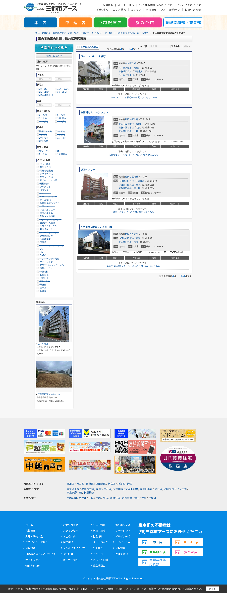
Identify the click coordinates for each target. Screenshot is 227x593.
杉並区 (128, 63)
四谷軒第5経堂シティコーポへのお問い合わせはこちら (133, 266)
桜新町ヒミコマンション (94, 112)
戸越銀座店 (110, 22)
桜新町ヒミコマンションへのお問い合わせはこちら (133, 154)
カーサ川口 (43, 344)
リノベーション (124, 542)
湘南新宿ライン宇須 (175, 489)
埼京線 (158, 489)
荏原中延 (115, 497)
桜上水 (130, 75)
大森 (143, 497)
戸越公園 (72, 497)
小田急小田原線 (126, 181)
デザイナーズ (122, 536)
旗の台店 (145, 22)
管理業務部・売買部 (183, 22)
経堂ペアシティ (89, 169)
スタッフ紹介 (70, 530)
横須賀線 (89, 492)
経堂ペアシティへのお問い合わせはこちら (133, 212)
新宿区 (111, 483)
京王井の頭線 (125, 68)
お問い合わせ (193, 9)
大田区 (80, 483)
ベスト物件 (99, 524)
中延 (91, 497)
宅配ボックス (122, 524)
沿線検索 (102, 9)
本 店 (40, 22)
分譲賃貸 (120, 548)
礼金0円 (97, 536)
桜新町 (139, 124)
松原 (136, 242)
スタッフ (136, 9)
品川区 (70, 483)
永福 (134, 63)
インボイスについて (188, 5)
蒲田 (136, 497)
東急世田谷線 (125, 71)
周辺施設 (68, 542)
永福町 (137, 68)
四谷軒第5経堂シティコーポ (96, 227)
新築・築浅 (99, 530)
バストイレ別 (100, 559)
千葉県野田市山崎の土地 (49, 394)
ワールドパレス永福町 (93, 56)
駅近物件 (98, 548)
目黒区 (90, 483)
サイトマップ (32, 559)
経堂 (136, 176)
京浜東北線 (131, 489)
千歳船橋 (140, 181)
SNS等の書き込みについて (155, 5)
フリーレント (122, 530)
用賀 (138, 127)
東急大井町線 (103, 489)
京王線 (122, 75)
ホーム (29, 524)
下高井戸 (138, 71)
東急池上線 (73, 489)
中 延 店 (75, 22)
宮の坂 (137, 188)
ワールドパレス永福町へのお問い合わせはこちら (133, 97)
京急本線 (118, 489)
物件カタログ (32, 565)
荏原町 (152, 497)
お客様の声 (69, 536)
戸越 (98, 497)
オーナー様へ (126, 5)
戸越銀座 (127, 497)
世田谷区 (129, 119)
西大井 (82, 497)
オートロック (100, 542)
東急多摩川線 (74, 492)
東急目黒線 (146, 489)
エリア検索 (119, 9)
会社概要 (151, 9)
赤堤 (136, 234)
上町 (136, 131)
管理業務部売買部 (157, 562)
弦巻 (136, 119)
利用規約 (30, 548)
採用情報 (108, 5)
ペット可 (98, 554)
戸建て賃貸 (121, 554)
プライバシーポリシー (37, 542)
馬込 (105, 497)
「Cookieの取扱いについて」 (169, 589)
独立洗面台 (99, 565)
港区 (129, 483)
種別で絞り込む (54, 56)
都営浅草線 (87, 489)
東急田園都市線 (126, 124)
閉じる (212, 588)
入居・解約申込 (170, 9)
